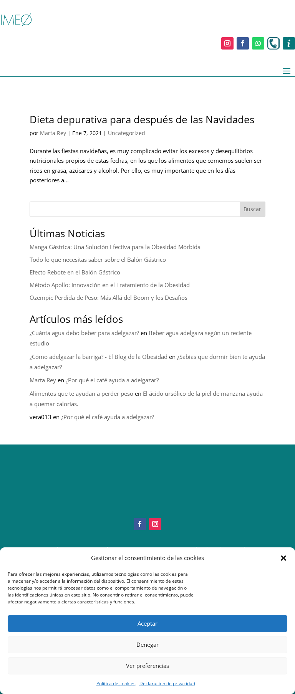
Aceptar (147, 623)
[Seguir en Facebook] (243, 43)
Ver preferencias (147, 665)
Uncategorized (126, 133)
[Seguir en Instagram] (227, 43)
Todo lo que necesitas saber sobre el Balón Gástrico (98, 259)
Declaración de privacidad (167, 683)
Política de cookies (116, 683)
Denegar (147, 644)
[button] (283, 558)
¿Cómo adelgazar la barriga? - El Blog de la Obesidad (98, 356)
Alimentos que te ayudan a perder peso (81, 393)
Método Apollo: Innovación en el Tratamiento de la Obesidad (110, 285)
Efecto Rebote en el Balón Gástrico (75, 272)
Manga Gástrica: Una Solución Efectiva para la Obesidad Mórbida (115, 247)
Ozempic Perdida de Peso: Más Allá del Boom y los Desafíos (108, 297)
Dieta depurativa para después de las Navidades (142, 119)
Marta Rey (53, 133)
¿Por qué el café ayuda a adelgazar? (112, 380)
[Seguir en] (273, 43)
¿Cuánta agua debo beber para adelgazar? (84, 333)
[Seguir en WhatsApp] (258, 43)
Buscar (252, 209)
